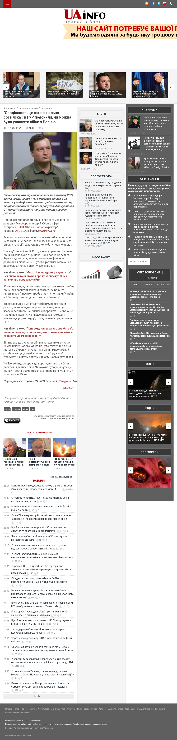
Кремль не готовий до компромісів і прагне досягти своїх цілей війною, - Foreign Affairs (156, 163)
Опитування (149, 179)
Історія (86, 709)
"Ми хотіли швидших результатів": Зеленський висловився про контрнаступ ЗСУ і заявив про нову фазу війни (37, 276)
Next (171, 87)
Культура (71, 709)
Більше (38, 696)
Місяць (149, 284)
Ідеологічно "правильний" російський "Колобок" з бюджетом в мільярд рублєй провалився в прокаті (108, 159)
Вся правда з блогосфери (16, 108)
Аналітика (149, 110)
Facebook (51, 381)
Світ (63, 709)
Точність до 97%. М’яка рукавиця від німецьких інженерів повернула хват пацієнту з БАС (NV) (104, 240)
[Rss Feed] (146, 4)
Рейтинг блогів (11, 713)
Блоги (101, 113)
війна (25, 409)
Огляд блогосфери (145, 709)
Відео (149, 408)
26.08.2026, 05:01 (93, 218)
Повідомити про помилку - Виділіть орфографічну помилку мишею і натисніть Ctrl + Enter (35, 399)
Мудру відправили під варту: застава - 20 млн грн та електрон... (20, 93)
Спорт (120, 709)
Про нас (8, 728)
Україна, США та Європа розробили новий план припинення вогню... (145, 93)
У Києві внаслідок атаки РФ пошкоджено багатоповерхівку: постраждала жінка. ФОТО (146, 346)
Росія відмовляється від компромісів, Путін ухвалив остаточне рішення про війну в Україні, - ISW (39, 466)
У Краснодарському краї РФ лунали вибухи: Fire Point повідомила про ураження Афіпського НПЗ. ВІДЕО (148, 437)
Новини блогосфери (40, 108)
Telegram (65, 381)
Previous (5, 87)
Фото (150, 364)
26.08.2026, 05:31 (93, 206)
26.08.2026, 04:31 (93, 234)
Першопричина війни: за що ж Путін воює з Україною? (108, 141)
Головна (8, 709)
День (135, 284)
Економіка (55, 709)
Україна (16, 409)
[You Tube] (164, 4)
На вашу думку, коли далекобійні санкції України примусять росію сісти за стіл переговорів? (149, 188)
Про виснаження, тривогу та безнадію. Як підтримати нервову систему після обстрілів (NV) (102, 199)
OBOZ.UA (20, 230)
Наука (79, 709)
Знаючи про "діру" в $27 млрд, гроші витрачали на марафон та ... (64, 93)
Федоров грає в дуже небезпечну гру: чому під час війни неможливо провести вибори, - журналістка (156, 123)
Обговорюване (148, 272)
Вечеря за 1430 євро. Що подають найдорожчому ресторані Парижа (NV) (103, 185)
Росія (7, 409)
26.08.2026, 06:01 (93, 191)
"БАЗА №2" (23, 227)
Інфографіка (101, 257)
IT (105, 709)
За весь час (163, 284)
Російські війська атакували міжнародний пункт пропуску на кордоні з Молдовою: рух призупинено (149, 323)
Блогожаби (149, 452)
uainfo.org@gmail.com (44, 728)
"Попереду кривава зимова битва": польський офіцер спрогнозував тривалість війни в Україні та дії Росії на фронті (38, 332)
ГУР (32, 409)
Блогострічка (101, 176)
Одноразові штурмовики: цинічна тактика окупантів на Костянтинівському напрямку (109, 125)
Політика (32, 709)
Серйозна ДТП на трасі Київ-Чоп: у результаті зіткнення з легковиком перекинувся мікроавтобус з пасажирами (41, 569)
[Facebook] (152, 4)
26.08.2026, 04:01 (93, 246)
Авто (101, 709)
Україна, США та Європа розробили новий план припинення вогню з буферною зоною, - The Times (148, 294)
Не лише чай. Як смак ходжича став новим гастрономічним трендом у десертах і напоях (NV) (103, 213)
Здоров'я (112, 709)
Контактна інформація (23, 728)
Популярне (150, 278)
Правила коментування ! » (62, 477)
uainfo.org (37, 724)
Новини (39, 480)
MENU (7, 4)
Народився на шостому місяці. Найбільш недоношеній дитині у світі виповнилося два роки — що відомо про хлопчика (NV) (103, 226)
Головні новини (20, 709)
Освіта (94, 709)
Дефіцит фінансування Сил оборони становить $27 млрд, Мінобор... (106, 93)
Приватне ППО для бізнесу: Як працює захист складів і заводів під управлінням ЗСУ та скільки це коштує (157, 144)
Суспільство (43, 709)
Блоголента (160, 709)
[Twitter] (158, 4)
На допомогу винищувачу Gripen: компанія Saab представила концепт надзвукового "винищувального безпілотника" (42, 594)
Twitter (76, 381)
